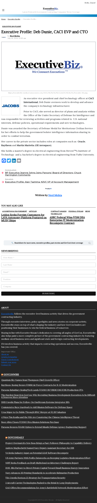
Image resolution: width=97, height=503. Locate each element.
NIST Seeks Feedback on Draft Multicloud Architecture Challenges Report (42, 463)
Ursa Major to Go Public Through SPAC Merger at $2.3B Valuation (33, 412)
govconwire (11, 374)
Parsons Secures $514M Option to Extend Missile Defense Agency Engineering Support (43, 427)
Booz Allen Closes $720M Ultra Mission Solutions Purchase (30, 422)
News (87, 211)
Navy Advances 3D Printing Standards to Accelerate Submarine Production (42, 473)
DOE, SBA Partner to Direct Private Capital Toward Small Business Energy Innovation (47, 468)
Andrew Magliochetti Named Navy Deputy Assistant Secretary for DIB (39, 448)
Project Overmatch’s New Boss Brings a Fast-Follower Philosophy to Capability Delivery (48, 443)
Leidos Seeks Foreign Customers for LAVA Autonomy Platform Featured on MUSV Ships (24, 217)
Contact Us (6, 365)
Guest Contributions (10, 359)
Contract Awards (58, 211)
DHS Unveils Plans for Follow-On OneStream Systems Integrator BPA (35, 402)
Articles (33, 211)
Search (89, 243)
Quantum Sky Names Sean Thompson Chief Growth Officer (30, 380)
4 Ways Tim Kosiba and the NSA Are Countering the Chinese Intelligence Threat (40, 417)
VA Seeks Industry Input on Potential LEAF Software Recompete (36, 453)
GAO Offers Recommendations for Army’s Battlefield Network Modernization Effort (46, 488)
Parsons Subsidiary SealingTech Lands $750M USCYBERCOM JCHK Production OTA (42, 390)
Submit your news (8, 362)
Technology (56, 214)
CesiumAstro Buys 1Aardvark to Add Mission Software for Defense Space (36, 407)
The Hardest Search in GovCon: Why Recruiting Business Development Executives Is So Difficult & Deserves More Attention (48, 396)
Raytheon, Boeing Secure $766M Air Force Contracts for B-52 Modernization (38, 385)
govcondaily (16, 437)
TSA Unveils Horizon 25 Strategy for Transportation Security (35, 478)
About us (5, 354)
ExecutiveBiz (7, 313)
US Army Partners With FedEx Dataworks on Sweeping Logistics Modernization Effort (47, 458)
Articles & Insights (9, 357)
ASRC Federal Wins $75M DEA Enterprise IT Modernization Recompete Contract (67, 220)
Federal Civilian (75, 211)
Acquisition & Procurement (14, 211)
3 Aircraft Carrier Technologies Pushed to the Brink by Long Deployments (41, 483)
